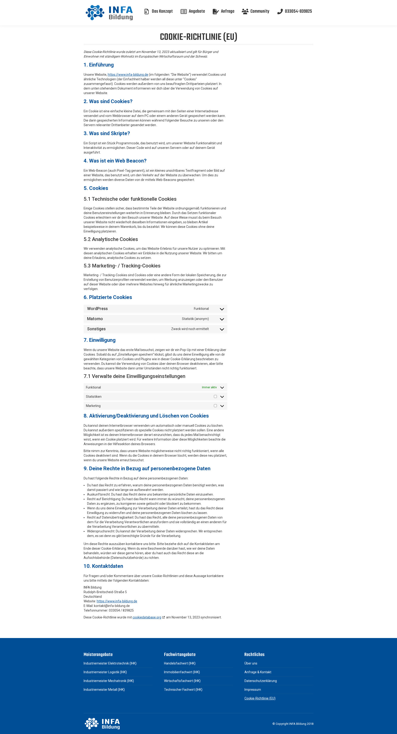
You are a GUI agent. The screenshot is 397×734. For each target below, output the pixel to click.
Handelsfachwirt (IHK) (180, 663)
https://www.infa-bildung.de (128, 74)
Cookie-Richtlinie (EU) (259, 698)
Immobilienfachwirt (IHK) (182, 672)
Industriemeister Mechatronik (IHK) (109, 681)
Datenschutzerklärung (260, 681)
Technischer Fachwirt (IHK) (183, 689)
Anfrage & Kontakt (257, 672)
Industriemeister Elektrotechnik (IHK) (110, 663)
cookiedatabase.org (147, 617)
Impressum (252, 689)
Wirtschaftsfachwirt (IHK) (182, 681)
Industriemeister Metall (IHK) (104, 689)
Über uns (250, 663)
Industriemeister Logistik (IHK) (105, 672)
